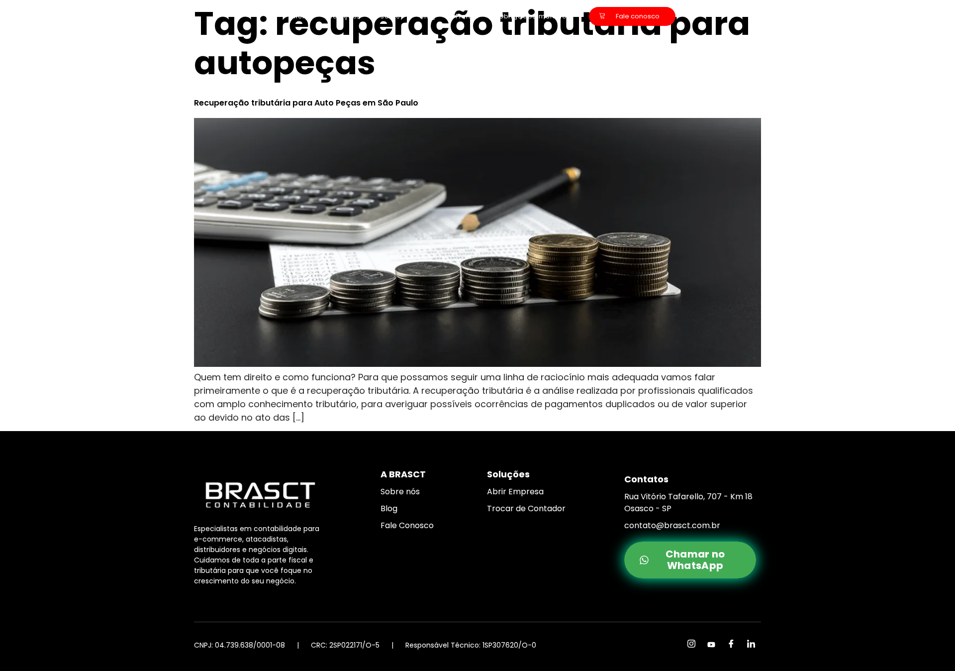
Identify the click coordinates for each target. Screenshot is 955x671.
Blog (428, 16)
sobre (390, 16)
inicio (299, 16)
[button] (933, 657)
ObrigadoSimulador (534, 16)
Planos (467, 16)
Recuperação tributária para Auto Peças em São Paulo (306, 103)
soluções (345, 16)
